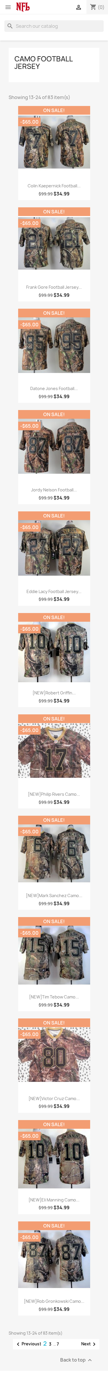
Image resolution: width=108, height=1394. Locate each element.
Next (89, 1344)
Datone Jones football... (54, 388)
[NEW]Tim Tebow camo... (54, 997)
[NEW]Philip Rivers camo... (54, 794)
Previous (27, 1344)
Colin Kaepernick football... (54, 186)
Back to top (76, 1360)
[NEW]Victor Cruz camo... (54, 1098)
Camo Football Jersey (43, 62)
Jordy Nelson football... (54, 490)
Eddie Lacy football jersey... (54, 591)
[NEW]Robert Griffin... (54, 693)
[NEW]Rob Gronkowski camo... (54, 1301)
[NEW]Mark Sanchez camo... (54, 895)
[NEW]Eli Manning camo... (54, 1200)
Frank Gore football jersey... (54, 287)
